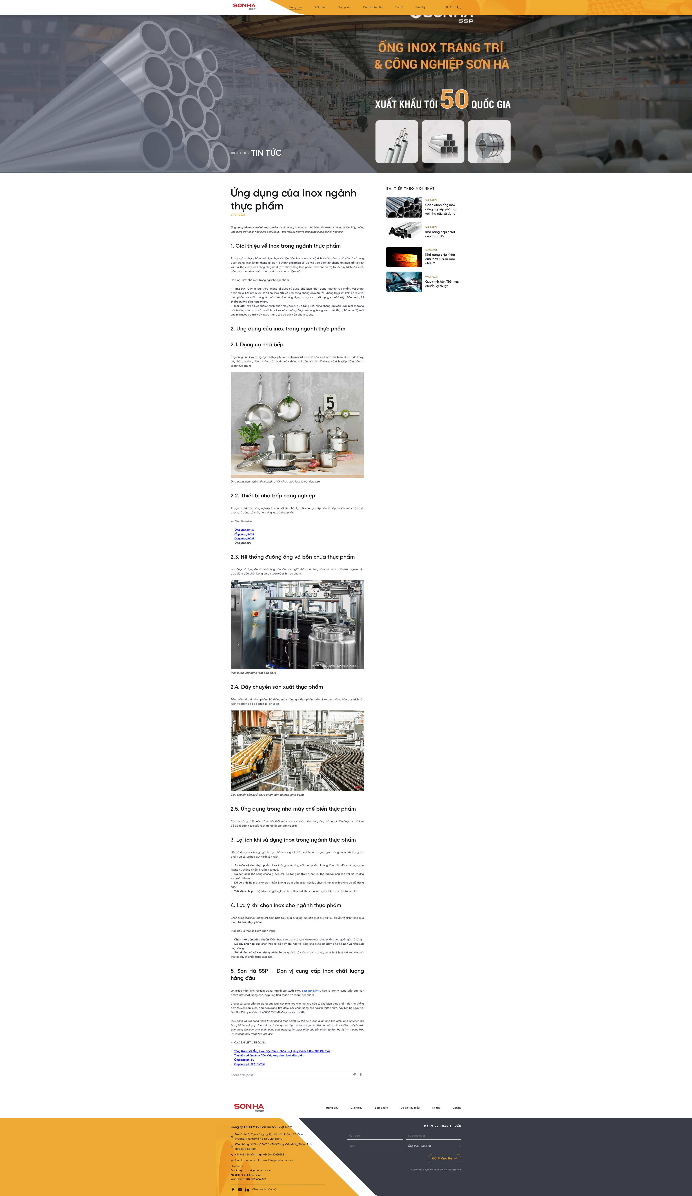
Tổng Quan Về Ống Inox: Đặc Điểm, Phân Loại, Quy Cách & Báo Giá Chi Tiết (282, 1051)
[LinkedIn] (247, 1189)
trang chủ (238, 153)
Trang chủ (295, 7)
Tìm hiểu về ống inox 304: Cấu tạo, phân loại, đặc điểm (269, 1055)
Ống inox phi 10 (244, 530)
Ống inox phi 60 (244, 1060)
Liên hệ (420, 7)
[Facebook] (233, 1189)
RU (451, 7)
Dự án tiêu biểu (373, 7)
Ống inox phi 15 (244, 534)
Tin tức (399, 7)
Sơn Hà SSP (309, 990)
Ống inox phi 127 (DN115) (249, 1064)
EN (446, 7)
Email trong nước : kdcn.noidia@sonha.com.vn (263, 1160)
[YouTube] (240, 1189)
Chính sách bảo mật (265, 1189)
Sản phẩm (344, 7)
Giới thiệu (320, 7)
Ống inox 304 (242, 543)
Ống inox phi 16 (244, 538)
